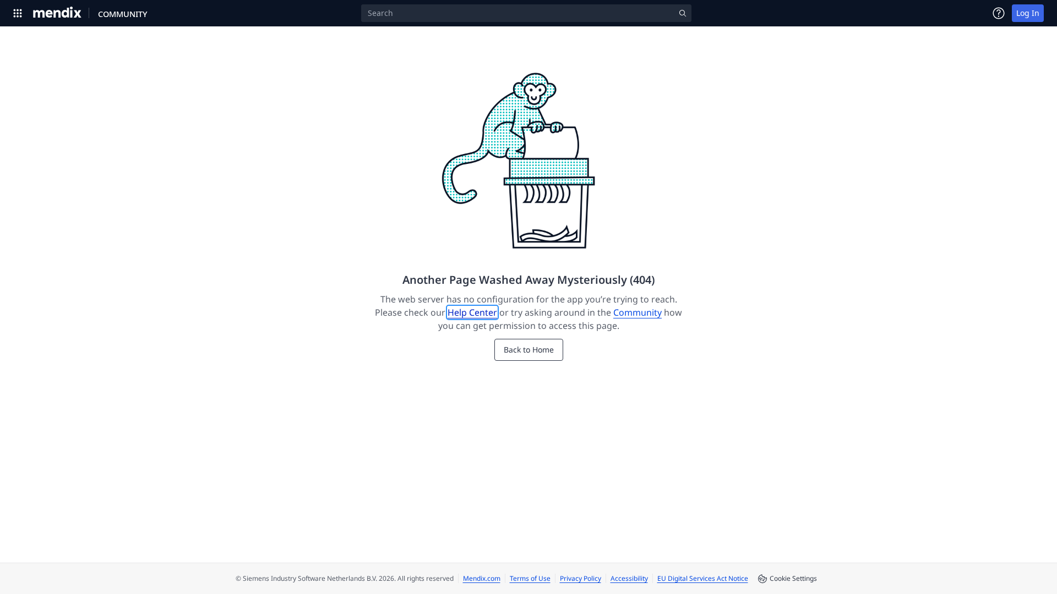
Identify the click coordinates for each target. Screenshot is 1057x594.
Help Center (472, 312)
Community (637, 312)
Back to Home (529, 349)
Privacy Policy (580, 578)
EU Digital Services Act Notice (702, 578)
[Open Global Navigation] (17, 13)
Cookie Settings (793, 578)
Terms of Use (530, 578)
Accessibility (629, 578)
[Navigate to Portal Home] (57, 13)
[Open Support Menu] (998, 13)
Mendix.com (481, 578)
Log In (1027, 13)
